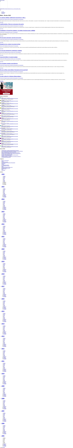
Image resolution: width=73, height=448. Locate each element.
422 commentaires (18, 52)
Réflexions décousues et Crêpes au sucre (10, 52)
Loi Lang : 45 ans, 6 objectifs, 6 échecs (7, 154)
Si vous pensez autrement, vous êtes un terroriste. (10, 37)
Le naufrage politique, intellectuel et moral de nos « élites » (13, 17)
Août (4, 181)
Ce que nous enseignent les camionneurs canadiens (11, 50)
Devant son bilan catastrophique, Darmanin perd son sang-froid (14, 69)
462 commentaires (20, 65)
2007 (3, 411)
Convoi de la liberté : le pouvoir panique (8, 57)
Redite (2, 166)
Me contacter (3, 12)
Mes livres (3, 13)
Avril (4, 178)
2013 (3, 336)
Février (4, 189)
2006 (3, 423)
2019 (3, 261)
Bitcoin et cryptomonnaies (5, 160)
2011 (3, 361)
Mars (4, 177)
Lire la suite (1, 22)
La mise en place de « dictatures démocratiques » (10, 76)
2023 (3, 211)
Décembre (4, 209)
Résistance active (4, 168)
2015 (3, 311)
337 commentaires (15, 32)
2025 (3, 186)
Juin (3, 192)
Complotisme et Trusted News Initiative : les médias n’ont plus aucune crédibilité (17, 30)
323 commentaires (18, 58)
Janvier (4, 176)
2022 (3, 224)
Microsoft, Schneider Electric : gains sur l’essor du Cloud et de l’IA (11, 152)
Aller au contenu (2, 0)
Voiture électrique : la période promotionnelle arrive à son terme (9, 98)
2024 (3, 199)
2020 (3, 249)
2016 (3, 298)
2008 (3, 398)
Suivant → (2, 81)
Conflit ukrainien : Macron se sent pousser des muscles (12, 24)
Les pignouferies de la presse (8, 32)
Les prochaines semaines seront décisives (9, 63)
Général (3, 164)
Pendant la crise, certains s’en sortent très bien (10, 44)
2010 (3, 373)
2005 (3, 436)
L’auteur (3, 11)
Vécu (2, 169)
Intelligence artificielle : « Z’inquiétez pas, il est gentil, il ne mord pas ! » (11, 156)
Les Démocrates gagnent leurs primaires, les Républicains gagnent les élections (12, 151)
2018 (3, 274)
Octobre (4, 195)
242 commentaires (20, 71)
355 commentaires (20, 39)
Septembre (4, 194)
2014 (3, 323)
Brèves (3, 161)
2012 (3, 348)
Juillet (4, 180)
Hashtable (3, 447)
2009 (3, 386)
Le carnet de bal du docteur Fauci (6, 157)
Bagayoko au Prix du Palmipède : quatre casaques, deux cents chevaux (11, 153)
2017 (3, 286)
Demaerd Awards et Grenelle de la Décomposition (11, 19)
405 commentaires (20, 19)
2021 (3, 236)
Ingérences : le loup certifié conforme (7, 155)
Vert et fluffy (3, 170)
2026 (3, 174)
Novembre (4, 196)
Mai (3, 179)
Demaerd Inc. (3, 163)
